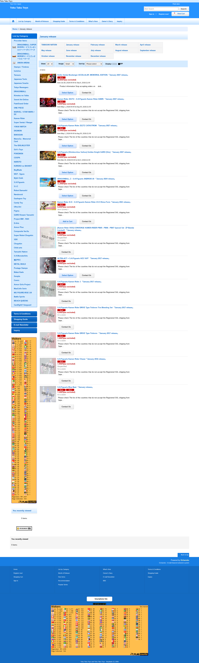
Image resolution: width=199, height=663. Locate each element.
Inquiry (17, 330)
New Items (61, 577)
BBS (104, 580)
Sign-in (151, 14)
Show (43, 64)
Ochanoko (185, 560)
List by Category (63, 569)
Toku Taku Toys (19, 7)
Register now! (164, 14)
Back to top (184, 555)
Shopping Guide (21, 319)
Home (15, 569)
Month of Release (64, 573)
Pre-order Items (20, 41)
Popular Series (63, 584)
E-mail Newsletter (21, 325)
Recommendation (64, 580)
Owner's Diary (107, 573)
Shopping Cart (18, 577)
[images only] (115, 64)
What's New (107, 569)
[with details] (121, 64)
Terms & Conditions (22, 314)
